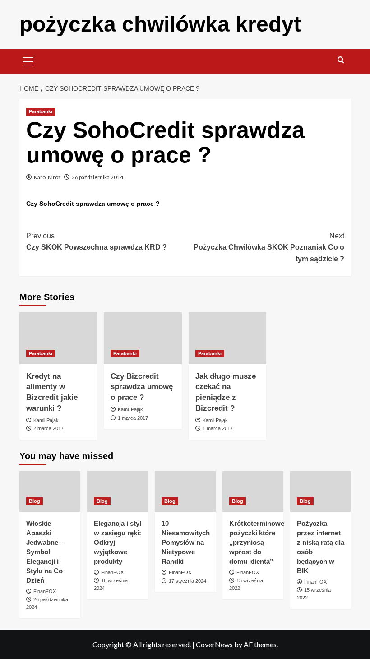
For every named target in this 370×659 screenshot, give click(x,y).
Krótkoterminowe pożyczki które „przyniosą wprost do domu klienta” (256, 542)
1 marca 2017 (133, 418)
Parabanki (40, 111)
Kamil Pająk (46, 420)
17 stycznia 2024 (187, 581)
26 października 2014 (97, 177)
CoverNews (214, 644)
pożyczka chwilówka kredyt (160, 24)
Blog (34, 501)
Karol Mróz (47, 177)
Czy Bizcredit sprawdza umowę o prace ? (142, 387)
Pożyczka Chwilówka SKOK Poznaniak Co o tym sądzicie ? (269, 247)
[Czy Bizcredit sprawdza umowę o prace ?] (143, 338)
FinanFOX (44, 591)
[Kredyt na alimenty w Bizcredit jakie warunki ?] (58, 338)
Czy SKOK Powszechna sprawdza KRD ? (96, 241)
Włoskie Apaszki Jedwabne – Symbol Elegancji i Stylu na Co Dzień (45, 552)
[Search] (341, 60)
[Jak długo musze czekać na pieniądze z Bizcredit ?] (228, 338)
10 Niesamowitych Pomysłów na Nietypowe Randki (186, 542)
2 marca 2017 (48, 428)
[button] (28, 60)
